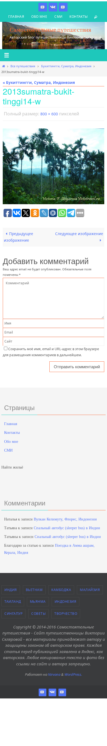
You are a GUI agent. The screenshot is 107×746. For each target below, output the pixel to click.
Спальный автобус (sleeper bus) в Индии (67, 527)
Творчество (65, 612)
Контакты (78, 16)
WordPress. (73, 673)
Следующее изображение (79, 232)
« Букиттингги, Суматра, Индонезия (39, 82)
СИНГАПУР (13, 612)
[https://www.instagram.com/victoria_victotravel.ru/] (42, 7)
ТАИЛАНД (12, 600)
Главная (16, 16)
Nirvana (54, 673)
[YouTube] (63, 7)
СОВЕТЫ (38, 612)
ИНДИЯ (10, 588)
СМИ (58, 16)
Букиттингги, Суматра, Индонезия (66, 66)
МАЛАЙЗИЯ (90, 588)
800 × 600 (49, 113)
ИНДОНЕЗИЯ (66, 600)
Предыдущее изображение (18, 235)
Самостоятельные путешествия (50, 29)
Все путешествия (22, 66)
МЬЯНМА (38, 600)
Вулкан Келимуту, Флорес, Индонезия (65, 518)
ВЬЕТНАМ (34, 588)
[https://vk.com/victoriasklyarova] (53, 7)
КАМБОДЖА (61, 588)
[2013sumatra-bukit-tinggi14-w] (53, 165)
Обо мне (39, 16)
